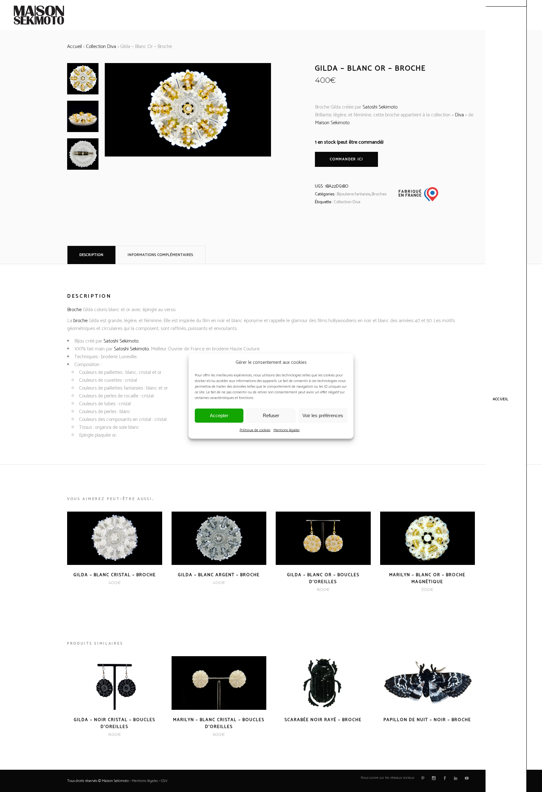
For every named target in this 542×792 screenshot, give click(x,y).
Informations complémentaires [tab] (160, 255)
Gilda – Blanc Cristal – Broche (114, 575)
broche (80, 320)
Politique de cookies (255, 430)
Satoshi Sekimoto (380, 107)
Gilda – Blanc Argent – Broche (219, 575)
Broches (379, 194)
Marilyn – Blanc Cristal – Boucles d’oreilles (218, 723)
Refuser (271, 415)
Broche (74, 310)
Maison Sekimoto (332, 123)
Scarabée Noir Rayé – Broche (323, 720)
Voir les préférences (322, 415)
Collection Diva (101, 46)
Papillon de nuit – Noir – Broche (427, 720)
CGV (164, 781)
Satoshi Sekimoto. (121, 341)
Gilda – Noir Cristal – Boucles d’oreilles (114, 723)
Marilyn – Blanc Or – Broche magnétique (427, 578)
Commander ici (346, 159)
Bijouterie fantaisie (353, 194)
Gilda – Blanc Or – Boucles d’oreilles (323, 578)
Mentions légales (287, 430)
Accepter (219, 415)
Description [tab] (91, 255)
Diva (459, 115)
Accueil (74, 46)
